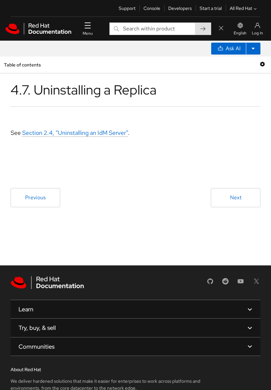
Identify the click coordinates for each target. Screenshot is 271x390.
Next (236, 197)
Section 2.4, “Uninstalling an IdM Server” (75, 132)
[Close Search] (221, 28)
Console (151, 8)
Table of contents (22, 64)
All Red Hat (241, 8)
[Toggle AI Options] (253, 49)
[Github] (210, 283)
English (240, 33)
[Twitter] (256, 283)
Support (127, 8)
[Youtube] (241, 283)
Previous (35, 197)
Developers (180, 8)
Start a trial (211, 8)
